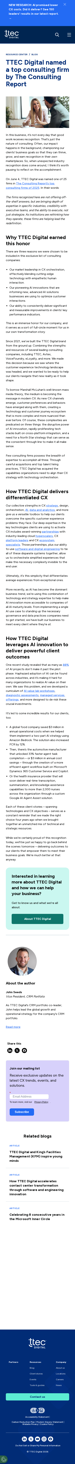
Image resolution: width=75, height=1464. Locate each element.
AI (26, 510)
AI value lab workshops (39, 691)
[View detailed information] (11, 34)
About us (60, 1368)
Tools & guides (37, 1385)
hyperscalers (44, 536)
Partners (13, 1362)
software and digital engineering (37, 549)
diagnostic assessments (22, 695)
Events (33, 1379)
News (59, 1385)
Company (61, 1362)
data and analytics (42, 510)
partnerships (50, 531)
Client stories (36, 1373)
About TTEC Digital (37, 919)
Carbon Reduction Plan (23, 1422)
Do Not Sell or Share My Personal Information (37, 1445)
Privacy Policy (41, 1102)
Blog (32, 1368)
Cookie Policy (47, 1424)
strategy (52, 505)
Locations (60, 1373)
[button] (68, 34)
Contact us (37, 1396)
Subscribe (22, 1111)
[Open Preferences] (4, 1459)
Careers (60, 1379)
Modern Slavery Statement (49, 1422)
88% (66, 664)
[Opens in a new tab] (24, 1439)
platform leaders (17, 540)
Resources (35, 1362)
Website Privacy (30, 1424)
